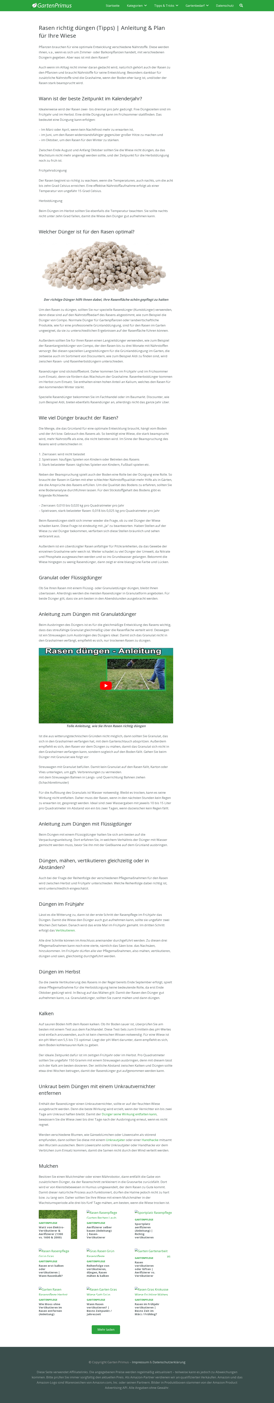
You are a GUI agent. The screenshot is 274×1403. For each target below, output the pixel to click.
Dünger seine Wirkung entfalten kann (129, 1114)
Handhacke (150, 1140)
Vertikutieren (65, 930)
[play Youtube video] (106, 686)
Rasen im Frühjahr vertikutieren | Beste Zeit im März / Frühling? (147, 1309)
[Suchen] (241, 5)
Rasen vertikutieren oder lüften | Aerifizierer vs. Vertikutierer (145, 1269)
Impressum (140, 1362)
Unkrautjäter (115, 1140)
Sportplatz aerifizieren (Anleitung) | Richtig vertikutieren (144, 1230)
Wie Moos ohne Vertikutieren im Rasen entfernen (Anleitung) (50, 1309)
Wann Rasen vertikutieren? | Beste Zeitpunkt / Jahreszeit (99, 1309)
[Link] (51, 5)
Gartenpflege (48, 1223)
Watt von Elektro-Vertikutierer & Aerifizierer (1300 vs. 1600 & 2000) (51, 1232)
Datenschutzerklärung (169, 1362)
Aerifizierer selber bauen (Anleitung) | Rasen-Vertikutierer (99, 1232)
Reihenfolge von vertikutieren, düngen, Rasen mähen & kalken (98, 1271)
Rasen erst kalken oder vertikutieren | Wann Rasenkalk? (51, 1271)
